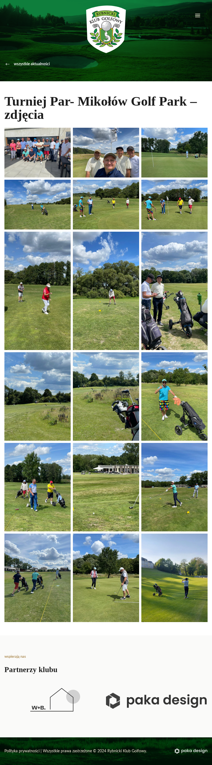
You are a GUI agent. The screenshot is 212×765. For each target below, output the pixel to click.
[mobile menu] (197, 15)
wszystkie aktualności (32, 64)
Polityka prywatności (21, 751)
